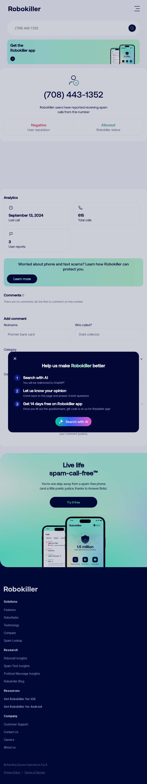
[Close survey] (15, 358)
